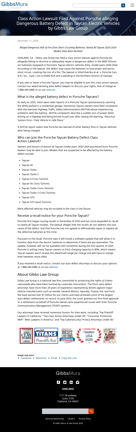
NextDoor (41, 358)
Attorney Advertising (54, 419)
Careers (71, 419)
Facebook (26, 358)
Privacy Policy (85, 419)
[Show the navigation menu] (132, 5)
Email (54, 358)
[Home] (14, 5)
